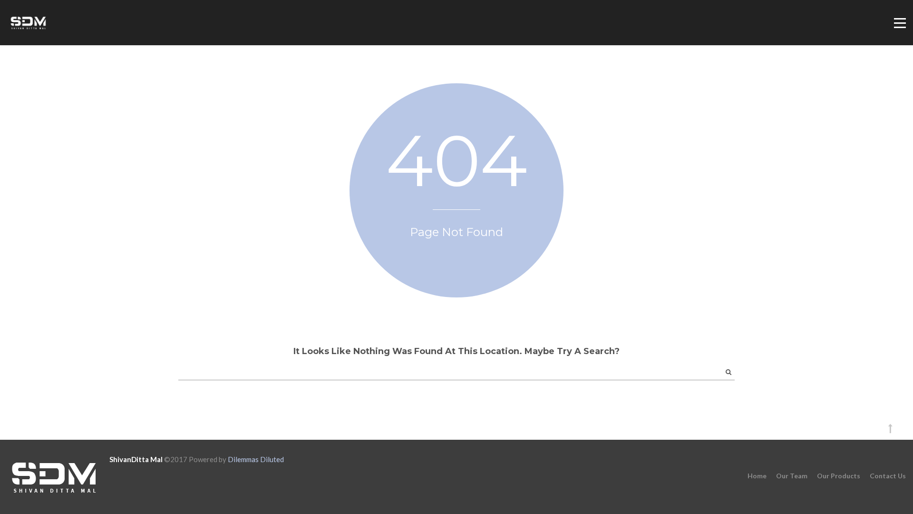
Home (757, 476)
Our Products (838, 476)
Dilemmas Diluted (256, 459)
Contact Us (888, 476)
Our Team (791, 476)
